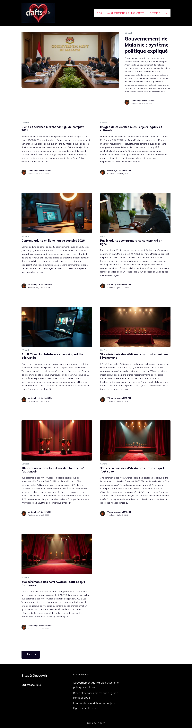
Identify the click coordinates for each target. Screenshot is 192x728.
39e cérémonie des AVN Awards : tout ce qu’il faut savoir (132, 469)
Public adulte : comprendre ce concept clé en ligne (131, 242)
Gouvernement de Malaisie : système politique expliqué (147, 44)
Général (128, 33)
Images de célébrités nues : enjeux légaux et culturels (131, 128)
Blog (99, 13)
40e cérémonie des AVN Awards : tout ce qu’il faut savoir (53, 583)
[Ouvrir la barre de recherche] (166, 13)
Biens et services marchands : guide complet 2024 (53, 128)
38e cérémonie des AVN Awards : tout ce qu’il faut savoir (53, 469)
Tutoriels (155, 13)
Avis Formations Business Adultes (125, 13)
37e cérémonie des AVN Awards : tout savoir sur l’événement (134, 356)
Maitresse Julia (31, 685)
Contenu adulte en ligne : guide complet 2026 (53, 240)
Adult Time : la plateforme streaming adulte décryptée (52, 356)
